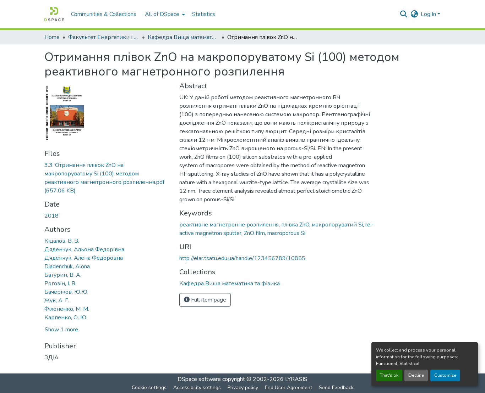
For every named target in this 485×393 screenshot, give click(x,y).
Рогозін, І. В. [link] (60, 283)
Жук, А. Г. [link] (56, 300)
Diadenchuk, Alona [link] (67, 266)
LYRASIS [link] (296, 379)
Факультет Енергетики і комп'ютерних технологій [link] (103, 37)
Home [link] (52, 37)
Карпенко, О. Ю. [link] (65, 317)
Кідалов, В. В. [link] (61, 241)
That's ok (389, 375)
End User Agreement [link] (288, 387)
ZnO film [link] (254, 233)
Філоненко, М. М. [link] (66, 309)
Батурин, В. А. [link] (62, 275)
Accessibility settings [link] (197, 387)
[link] (107, 178)
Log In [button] (429, 14)
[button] (54, 14)
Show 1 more (61, 329)
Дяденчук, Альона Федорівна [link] (84, 249)
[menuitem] (164, 14)
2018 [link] (51, 216)
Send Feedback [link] (336, 387)
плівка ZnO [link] (295, 225)
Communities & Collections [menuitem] (103, 14)
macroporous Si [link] (286, 233)
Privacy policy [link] (243, 387)
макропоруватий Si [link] (337, 225)
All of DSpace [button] (162, 14)
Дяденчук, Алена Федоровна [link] (83, 258)
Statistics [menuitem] (203, 14)
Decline (416, 375)
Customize (445, 375)
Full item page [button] (208, 300)
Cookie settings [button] (149, 387)
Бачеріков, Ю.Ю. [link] (66, 292)
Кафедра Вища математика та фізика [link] (183, 37)
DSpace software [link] (199, 379)
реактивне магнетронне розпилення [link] (229, 225)
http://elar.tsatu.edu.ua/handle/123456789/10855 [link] (242, 258)
